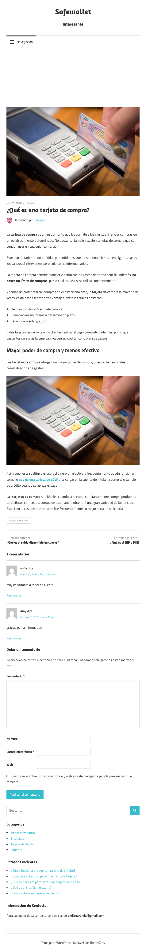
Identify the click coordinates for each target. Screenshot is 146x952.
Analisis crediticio (23, 832)
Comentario (15, 676)
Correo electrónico (20, 751)
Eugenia (39, 220)
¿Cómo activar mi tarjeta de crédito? (36, 893)
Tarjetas (31, 203)
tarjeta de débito (22, 844)
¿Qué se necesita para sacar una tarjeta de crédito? (46, 882)
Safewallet (73, 11)
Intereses (17, 838)
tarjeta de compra (19, 520)
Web (9, 764)
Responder (13, 595)
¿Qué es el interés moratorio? (31, 887)
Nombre (13, 738)
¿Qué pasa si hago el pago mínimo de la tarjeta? (44, 876)
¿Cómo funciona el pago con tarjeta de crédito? (43, 870)
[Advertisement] (73, 80)
